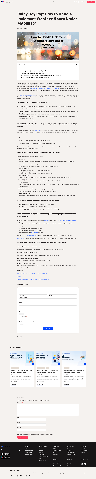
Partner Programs (57, 462)
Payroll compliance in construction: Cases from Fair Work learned (47, 371)
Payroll (47, 367)
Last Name (51, 295)
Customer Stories (71, 452)
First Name (21, 295)
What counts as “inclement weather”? (30, 68)
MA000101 (37, 130)
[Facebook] (82, 464)
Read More (13, 384)
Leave (40, 458)
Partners (64, 2)
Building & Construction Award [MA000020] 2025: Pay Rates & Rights (33, 279)
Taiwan (22, 476)
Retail (54, 452)
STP (68, 367)
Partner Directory (57, 463)
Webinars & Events (71, 454)
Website (19, 427)
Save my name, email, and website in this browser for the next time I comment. (35, 434)
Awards (19, 276)
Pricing (48, 2)
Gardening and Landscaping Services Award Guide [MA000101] (32, 273)
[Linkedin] (85, 464)
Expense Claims (42, 460)
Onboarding (41, 450)
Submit (48, 328)
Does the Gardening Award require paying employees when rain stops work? (40, 70)
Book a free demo (21, 238)
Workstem (46, 220)
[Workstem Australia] (7, 2)
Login (75, 1)
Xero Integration (28, 452)
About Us (83, 448)
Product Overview (29, 450)
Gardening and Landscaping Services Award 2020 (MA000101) (45, 88)
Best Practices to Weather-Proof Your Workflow (33, 73)
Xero (32, 232)
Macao (30, 476)
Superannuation (42, 466)
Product (33, 2)
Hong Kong (13, 476)
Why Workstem (85, 450)
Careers (83, 452)
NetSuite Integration (29, 454)
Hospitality (55, 454)
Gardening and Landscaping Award (27, 95)
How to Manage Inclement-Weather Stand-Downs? (33, 71)
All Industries (56, 448)
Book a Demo (91, 1)
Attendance (41, 454)
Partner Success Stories (58, 465)
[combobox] (21, 314)
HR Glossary (69, 450)
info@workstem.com (86, 462)
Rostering (41, 452)
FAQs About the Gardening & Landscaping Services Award (35, 77)
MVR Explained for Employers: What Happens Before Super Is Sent (74, 371)
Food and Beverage (57, 450)
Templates (69, 463)
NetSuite (36, 232)
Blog (68, 448)
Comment (20, 402)
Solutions (41, 2)
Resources (55, 2)
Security (69, 465)
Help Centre (69, 462)
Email (19, 422)
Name (19, 417)
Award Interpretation (15, 367)
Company (41, 448)
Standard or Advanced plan (31, 235)
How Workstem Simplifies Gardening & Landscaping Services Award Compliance (41, 75)
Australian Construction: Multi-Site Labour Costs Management (21, 371)
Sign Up (82, 1)
